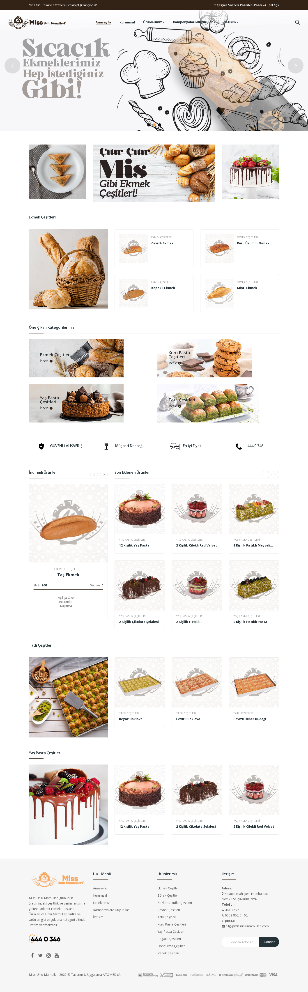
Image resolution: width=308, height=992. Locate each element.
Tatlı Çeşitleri (129, 713)
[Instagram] (48, 955)
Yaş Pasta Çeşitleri (132, 540)
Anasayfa (100, 888)
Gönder (269, 942)
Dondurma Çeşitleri (171, 946)
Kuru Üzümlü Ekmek (253, 243)
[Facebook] (32, 955)
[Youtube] (56, 955)
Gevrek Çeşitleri (168, 910)
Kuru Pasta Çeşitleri (171, 924)
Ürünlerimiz (101, 902)
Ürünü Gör (42, 604)
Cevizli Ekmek (162, 243)
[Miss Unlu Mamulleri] (37, 22)
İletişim (98, 917)
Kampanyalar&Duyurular (111, 910)
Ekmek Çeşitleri (161, 237)
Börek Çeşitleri (168, 895)
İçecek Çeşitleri (168, 953)
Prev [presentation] (115, 271)
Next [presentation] (279, 271)
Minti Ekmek (247, 288)
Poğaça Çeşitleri (169, 939)
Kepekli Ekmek (163, 288)
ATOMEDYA (111, 974)
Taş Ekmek (68, 574)
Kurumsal (100, 895)
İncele (44, 361)
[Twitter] (40, 955)
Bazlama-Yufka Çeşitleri (174, 902)
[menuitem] (103, 22)
